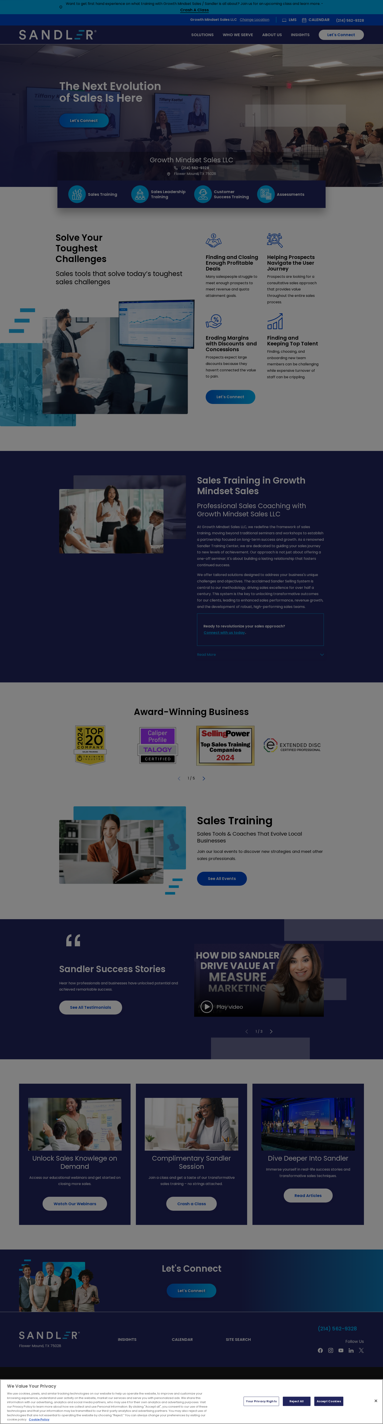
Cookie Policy (39, 1419)
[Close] (376, 1401)
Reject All (296, 1401)
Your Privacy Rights (261, 1401)
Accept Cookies (329, 1401)
